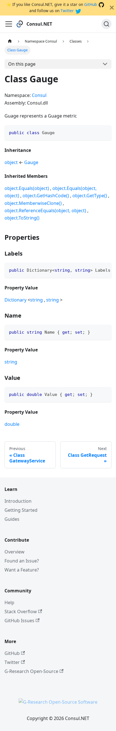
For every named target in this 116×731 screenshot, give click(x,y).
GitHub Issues (19, 620)
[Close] (112, 7)
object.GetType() (89, 195)
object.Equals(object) (27, 188)
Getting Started (21, 510)
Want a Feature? (22, 570)
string (36, 300)
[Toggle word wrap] (94, 269)
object (11, 162)
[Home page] (10, 41)
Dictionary (15, 300)
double (12, 424)
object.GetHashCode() (46, 195)
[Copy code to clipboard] (104, 132)
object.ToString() (22, 218)
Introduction (18, 501)
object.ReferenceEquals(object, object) (45, 210)
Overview (14, 552)
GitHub (90, 4)
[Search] (106, 24)
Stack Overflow (21, 611)
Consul (39, 95)
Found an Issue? (22, 561)
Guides (12, 519)
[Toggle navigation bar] (9, 24)
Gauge (31, 162)
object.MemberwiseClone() (33, 203)
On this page (21, 64)
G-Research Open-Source (31, 671)
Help (9, 602)
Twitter (67, 10)
